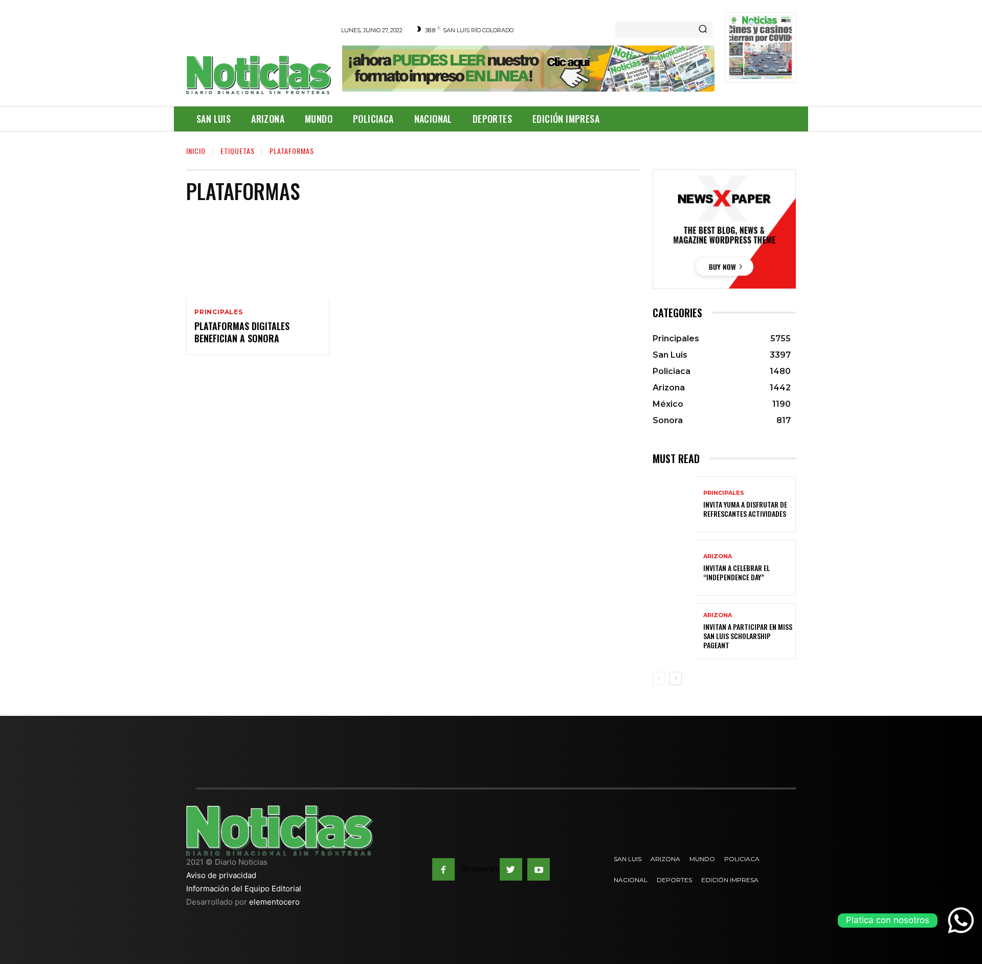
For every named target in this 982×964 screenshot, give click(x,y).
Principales (218, 312)
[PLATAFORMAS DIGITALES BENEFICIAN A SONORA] (257, 256)
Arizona (717, 556)
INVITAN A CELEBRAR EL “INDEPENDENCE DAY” (736, 572)
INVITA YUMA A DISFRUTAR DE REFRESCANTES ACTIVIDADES (745, 509)
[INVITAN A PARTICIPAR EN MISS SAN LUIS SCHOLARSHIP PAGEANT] (674, 631)
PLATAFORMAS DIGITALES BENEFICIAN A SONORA (241, 331)
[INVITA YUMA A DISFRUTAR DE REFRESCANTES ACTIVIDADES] (674, 504)
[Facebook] (443, 869)
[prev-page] (659, 678)
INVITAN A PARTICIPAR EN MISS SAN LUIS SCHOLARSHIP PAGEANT (747, 635)
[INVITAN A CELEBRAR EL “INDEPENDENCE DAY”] (674, 568)
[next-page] (675, 678)
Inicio (196, 150)
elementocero (274, 902)
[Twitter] (511, 869)
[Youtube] (538, 869)
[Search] (702, 29)
